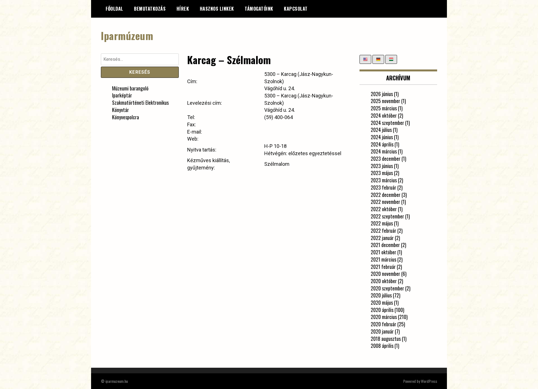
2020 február (383, 324)
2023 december (385, 158)
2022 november (385, 201)
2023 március (384, 180)
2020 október (384, 281)
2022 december (385, 194)
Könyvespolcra (125, 117)
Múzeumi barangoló (130, 88)
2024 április (382, 144)
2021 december (385, 244)
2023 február (383, 187)
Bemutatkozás (150, 8)
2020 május (382, 302)
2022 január (382, 237)
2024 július (381, 129)
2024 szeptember (387, 122)
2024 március (384, 151)
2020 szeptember (387, 288)
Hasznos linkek (217, 8)
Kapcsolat (296, 8)
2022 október (384, 209)
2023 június (382, 165)
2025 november (385, 100)
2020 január (382, 331)
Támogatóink (259, 8)
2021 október (383, 252)
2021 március (383, 259)
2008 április (382, 345)
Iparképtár (122, 95)
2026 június (382, 93)
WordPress (429, 381)
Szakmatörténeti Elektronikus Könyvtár (140, 106)
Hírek (183, 8)
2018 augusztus (386, 338)
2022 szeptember (387, 216)
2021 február (383, 266)
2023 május (382, 172)
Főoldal (114, 8)
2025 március (384, 108)
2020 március (384, 316)
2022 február (383, 230)
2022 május (382, 223)
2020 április (382, 309)
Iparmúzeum (127, 35)
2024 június (382, 137)
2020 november (385, 273)
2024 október (384, 115)
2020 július (381, 295)
